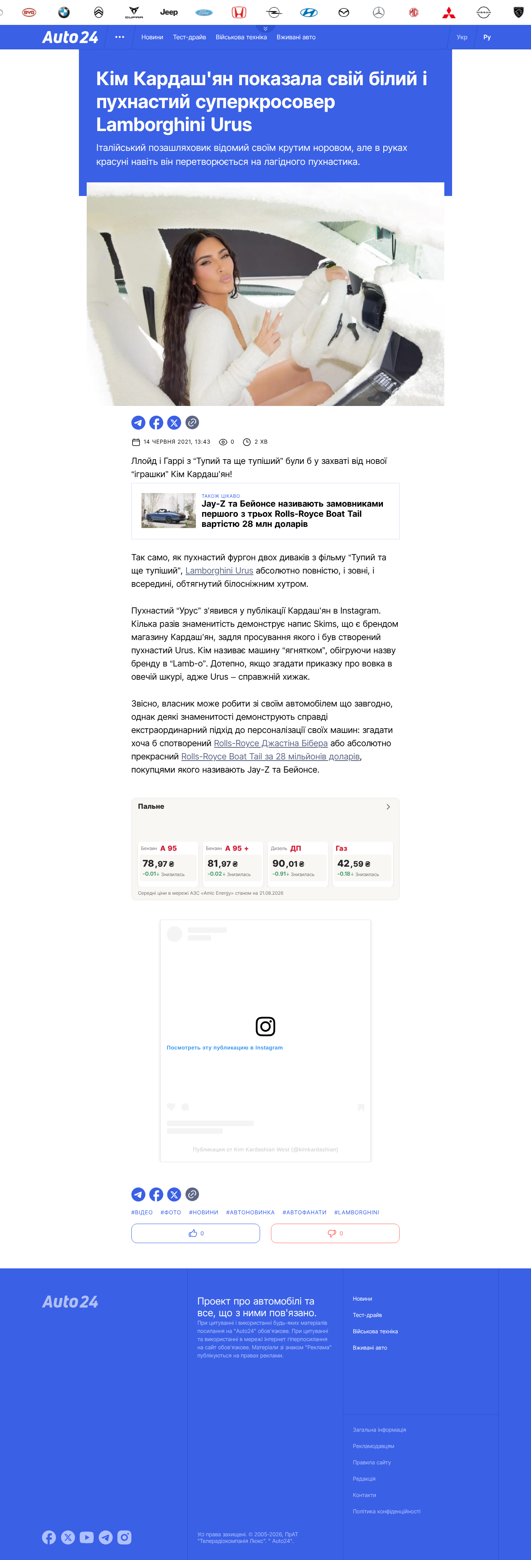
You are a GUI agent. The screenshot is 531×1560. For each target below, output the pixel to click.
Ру (487, 37)
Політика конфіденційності (387, 1511)
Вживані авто (296, 37)
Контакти (364, 1495)
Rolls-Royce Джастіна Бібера (271, 743)
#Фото (171, 1212)
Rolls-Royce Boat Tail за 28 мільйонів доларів (271, 757)
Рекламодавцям (374, 1446)
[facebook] (156, 423)
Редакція (364, 1479)
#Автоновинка (250, 1212)
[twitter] (174, 423)
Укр (462, 37)
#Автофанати (305, 1212)
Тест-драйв (189, 37)
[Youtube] (87, 1537)
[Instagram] (124, 1537)
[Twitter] (68, 1537)
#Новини (204, 1212)
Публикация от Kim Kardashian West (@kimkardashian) (265, 1149)
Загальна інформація (379, 1430)
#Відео (142, 1212)
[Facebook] (49, 1537)
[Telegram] (106, 1537)
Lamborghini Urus (219, 571)
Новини (152, 37)
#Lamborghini (356, 1212)
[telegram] (138, 423)
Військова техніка (241, 37)
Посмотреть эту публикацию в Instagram (225, 1047)
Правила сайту (372, 1462)
